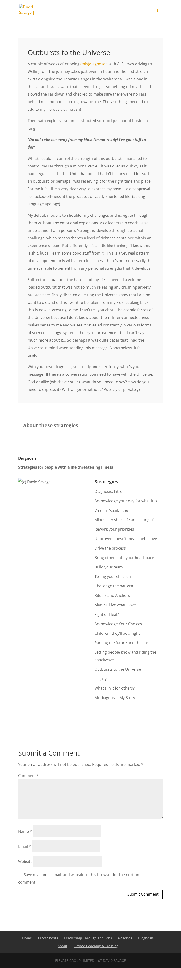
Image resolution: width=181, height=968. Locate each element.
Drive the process (110, 548)
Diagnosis (146, 938)
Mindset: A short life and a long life (125, 519)
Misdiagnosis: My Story (115, 697)
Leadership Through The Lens (88, 938)
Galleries (125, 938)
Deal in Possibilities (112, 510)
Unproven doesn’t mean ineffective (126, 538)
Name (25, 831)
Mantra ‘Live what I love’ (115, 604)
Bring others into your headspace (124, 557)
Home (27, 938)
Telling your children (113, 576)
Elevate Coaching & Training (96, 946)
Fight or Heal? (107, 614)
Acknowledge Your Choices (118, 623)
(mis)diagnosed (94, 63)
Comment (28, 775)
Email (24, 846)
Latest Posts (48, 938)
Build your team (109, 567)
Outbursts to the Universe (118, 669)
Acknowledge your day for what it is (126, 500)
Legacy (101, 678)
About (62, 946)
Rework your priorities (114, 529)
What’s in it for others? (115, 688)
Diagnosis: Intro (109, 491)
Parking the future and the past (122, 642)
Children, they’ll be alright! (118, 633)
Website (25, 861)
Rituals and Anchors (112, 595)
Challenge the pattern (114, 586)
